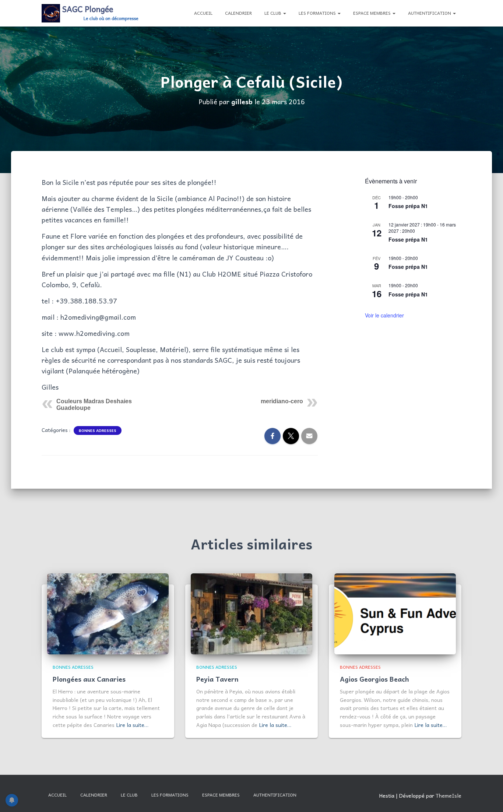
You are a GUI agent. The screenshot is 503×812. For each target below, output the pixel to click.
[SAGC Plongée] (90, 13)
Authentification (430, 13)
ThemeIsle (448, 795)
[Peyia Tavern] (251, 613)
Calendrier (238, 13)
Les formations (318, 13)
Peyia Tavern (217, 679)
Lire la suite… (132, 725)
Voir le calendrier (384, 315)
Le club (273, 13)
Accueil (203, 13)
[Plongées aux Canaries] (108, 613)
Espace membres (372, 13)
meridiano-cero (282, 401)
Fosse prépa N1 (408, 206)
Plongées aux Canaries (89, 679)
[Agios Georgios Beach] (395, 613)
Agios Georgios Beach (374, 679)
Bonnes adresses (97, 430)
